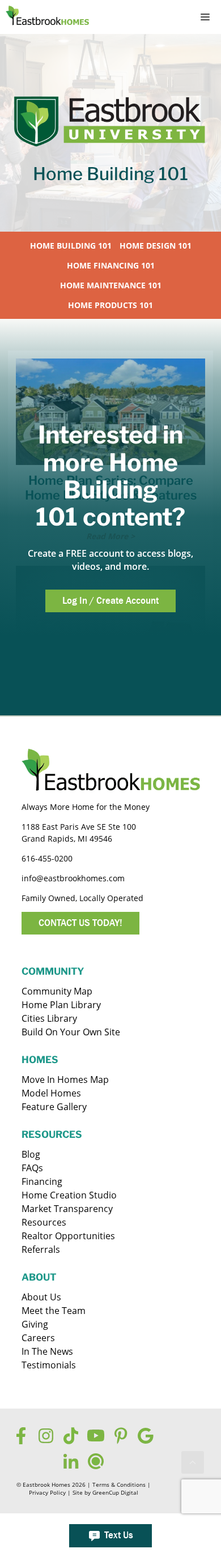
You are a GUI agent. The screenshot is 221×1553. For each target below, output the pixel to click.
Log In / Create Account (110, 600)
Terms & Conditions (119, 1484)
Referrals (41, 1249)
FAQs (32, 1168)
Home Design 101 (156, 245)
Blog (31, 1154)
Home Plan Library (61, 1005)
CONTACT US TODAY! (80, 923)
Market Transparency (67, 1208)
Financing (42, 1181)
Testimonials (49, 1365)
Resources (44, 1222)
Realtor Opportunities (68, 1236)
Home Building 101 (71, 245)
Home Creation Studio (69, 1195)
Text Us (118, 1535)
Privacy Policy (47, 1492)
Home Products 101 (110, 305)
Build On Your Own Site (71, 1032)
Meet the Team (54, 1310)
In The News (47, 1351)
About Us (41, 1297)
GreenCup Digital (115, 1492)
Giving (35, 1324)
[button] (192, 1462)
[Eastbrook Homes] (47, 17)
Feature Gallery (54, 1106)
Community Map (57, 991)
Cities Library (49, 1018)
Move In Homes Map (65, 1079)
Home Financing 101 (111, 265)
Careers (38, 1338)
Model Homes (51, 1093)
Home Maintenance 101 (111, 285)
